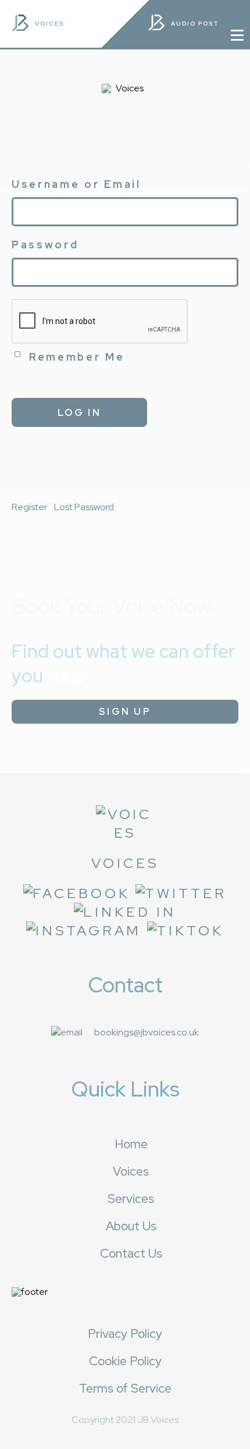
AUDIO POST (196, 23)
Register (29, 507)
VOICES (49, 23)
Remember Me (77, 357)
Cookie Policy (125, 1361)
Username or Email (76, 184)
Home (131, 1144)
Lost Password (84, 507)
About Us (131, 1226)
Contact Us (131, 1253)
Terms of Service (125, 1388)
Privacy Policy (125, 1333)
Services (131, 1198)
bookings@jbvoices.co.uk (146, 1032)
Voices (131, 1171)
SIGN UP (125, 712)
